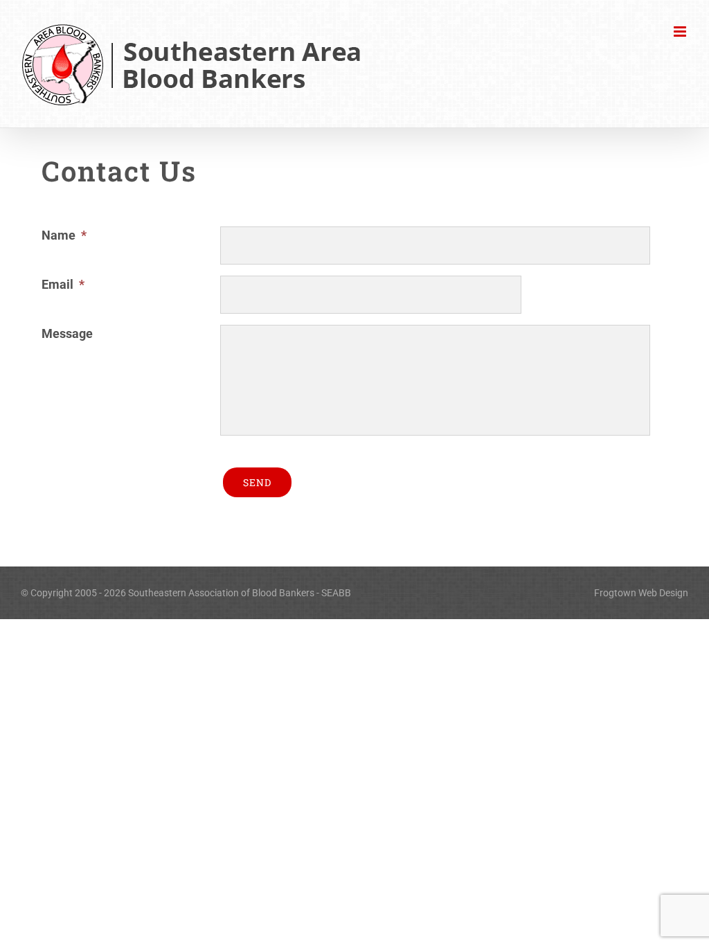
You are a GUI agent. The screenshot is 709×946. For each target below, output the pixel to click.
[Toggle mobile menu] (681, 31)
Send (257, 482)
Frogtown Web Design (641, 592)
